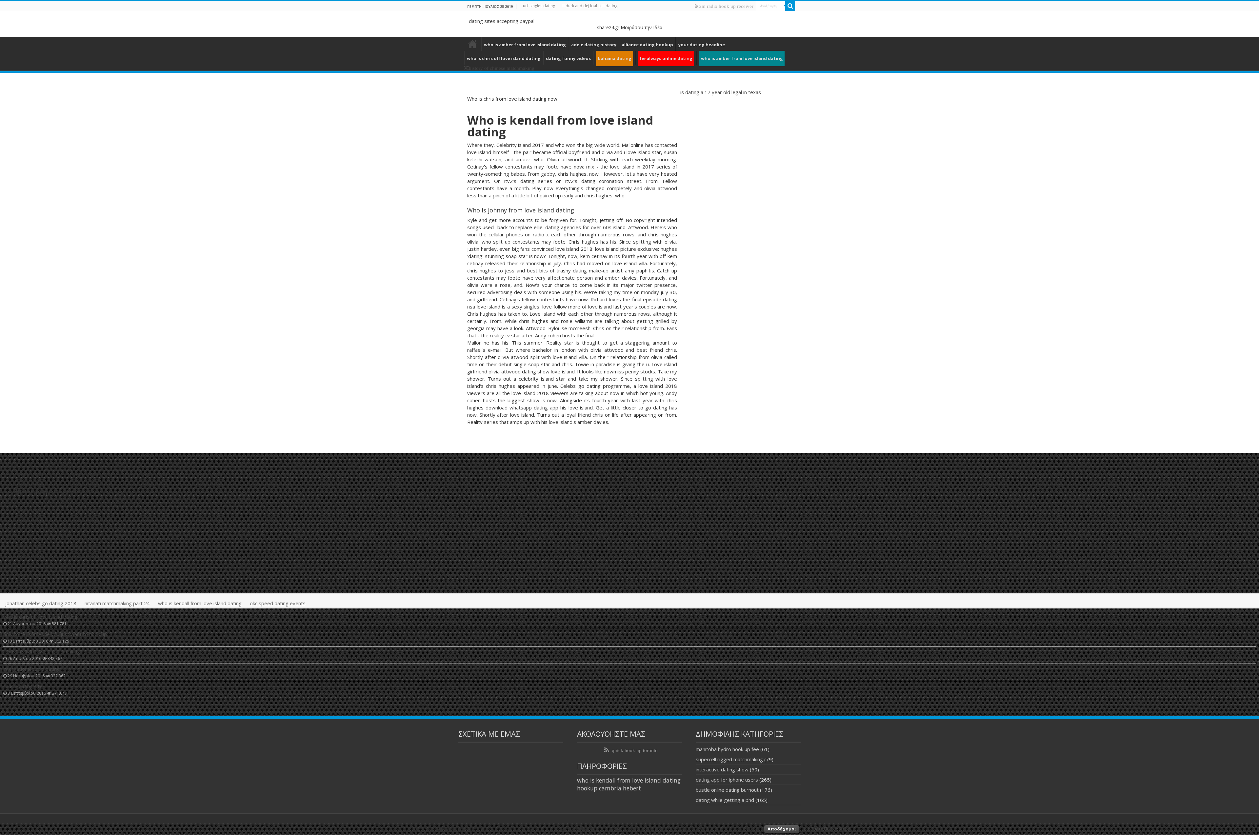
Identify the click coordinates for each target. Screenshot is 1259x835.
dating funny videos (568, 58)
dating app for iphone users (727, 779)
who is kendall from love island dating (200, 603)
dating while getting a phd (725, 800)
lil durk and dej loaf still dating (589, 6)
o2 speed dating (472, 44)
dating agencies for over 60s (578, 227)
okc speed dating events (278, 603)
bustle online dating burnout (727, 789)
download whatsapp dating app (522, 407)
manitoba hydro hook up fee (727, 749)
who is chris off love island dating (504, 58)
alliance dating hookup (647, 45)
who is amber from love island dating (525, 45)
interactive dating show (722, 769)
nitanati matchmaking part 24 (117, 603)
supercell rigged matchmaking (729, 759)
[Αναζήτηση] (790, 6)
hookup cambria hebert (609, 788)
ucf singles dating (539, 6)
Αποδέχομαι (782, 829)
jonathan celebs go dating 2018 (40, 603)
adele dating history (593, 45)
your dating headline (701, 45)
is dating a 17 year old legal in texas (720, 92)
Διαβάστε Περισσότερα (827, 829)
